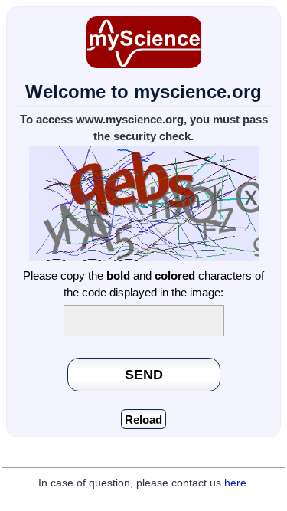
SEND (144, 374)
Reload (143, 419)
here (235, 483)
